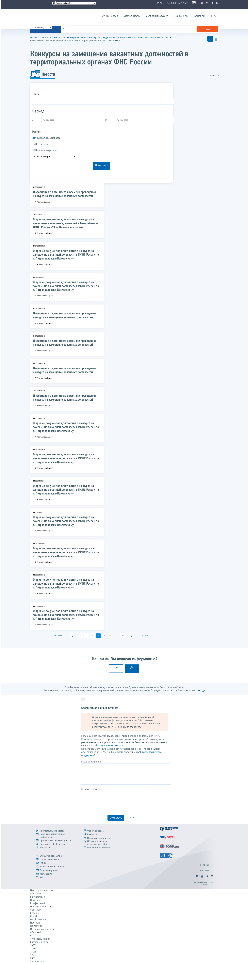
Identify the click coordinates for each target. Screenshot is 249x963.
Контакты (199, 15)
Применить (101, 165)
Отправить (116, 817)
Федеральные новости (48, 137)
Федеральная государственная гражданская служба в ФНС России (135, 37)
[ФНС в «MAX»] (217, 3)
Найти (207, 29)
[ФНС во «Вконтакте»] (202, 3)
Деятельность (132, 15)
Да (131, 667)
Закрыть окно (37, 961)
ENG (213, 15)
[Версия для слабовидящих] (160, 3)
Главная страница (39, 37)
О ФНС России (110, 15)
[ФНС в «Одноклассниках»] (207, 3)
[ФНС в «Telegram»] (212, 3)
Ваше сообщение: (91, 761)
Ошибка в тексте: (90, 789)
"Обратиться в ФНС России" (108, 745)
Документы (182, 15)
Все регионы (42, 144)
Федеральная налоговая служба (84, 37)
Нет (116, 667)
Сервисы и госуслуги (157, 15)
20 (123, 635)
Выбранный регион (46, 150)
